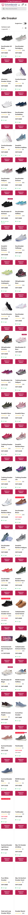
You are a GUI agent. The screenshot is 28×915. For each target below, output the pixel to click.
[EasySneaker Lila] (7, 372)
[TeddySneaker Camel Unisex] (21, 603)
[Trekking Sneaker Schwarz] (7, 469)
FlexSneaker (19, 746)
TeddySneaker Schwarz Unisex (20, 648)
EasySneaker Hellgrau (5, 179)
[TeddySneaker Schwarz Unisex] (21, 638)
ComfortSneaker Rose (6, 146)
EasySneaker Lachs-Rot (5, 580)
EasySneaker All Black (6, 47)
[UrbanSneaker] (7, 804)
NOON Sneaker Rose (20, 780)
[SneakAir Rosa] (21, 405)
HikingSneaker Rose (20, 282)
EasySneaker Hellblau (19, 212)
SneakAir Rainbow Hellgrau (21, 546)
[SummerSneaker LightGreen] (7, 837)
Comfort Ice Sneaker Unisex (6, 613)
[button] (22, 5)
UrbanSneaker (5, 812)
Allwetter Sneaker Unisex (6, 80)
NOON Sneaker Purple (6, 714)
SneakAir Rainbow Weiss (6, 511)
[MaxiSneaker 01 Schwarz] (7, 203)
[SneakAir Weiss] (7, 104)
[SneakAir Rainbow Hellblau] (21, 137)
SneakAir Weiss (6, 112)
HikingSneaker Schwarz (6, 348)
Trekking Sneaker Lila (20, 478)
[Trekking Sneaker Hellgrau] (21, 372)
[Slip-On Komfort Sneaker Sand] (21, 870)
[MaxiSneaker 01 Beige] (7, 671)
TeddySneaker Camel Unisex (20, 613)
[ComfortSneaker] (7, 306)
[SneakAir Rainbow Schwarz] (7, 238)
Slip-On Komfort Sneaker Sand (20, 879)
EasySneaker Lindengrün (5, 282)
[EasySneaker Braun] (21, 502)
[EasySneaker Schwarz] (21, 170)
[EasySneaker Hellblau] (21, 203)
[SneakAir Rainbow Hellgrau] (21, 537)
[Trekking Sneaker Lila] (21, 469)
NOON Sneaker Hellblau (20, 681)
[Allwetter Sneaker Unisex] (7, 71)
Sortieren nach (5, 27)
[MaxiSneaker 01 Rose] (21, 339)
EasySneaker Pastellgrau (19, 47)
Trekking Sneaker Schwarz (6, 478)
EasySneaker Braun (19, 511)
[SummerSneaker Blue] (7, 770)
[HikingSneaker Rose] (21, 273)
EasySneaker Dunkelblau (19, 113)
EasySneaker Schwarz (19, 179)
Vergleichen (18, 23)
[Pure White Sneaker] (7, 870)
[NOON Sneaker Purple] (7, 704)
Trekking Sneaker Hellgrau (20, 381)
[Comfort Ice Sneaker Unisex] (7, 603)
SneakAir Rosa (20, 413)
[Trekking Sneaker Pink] (7, 436)
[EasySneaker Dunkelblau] (21, 104)
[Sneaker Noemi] (21, 903)
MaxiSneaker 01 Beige (6, 681)
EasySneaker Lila (6, 380)
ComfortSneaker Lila (20, 80)
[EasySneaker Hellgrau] (7, 170)
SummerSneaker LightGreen (6, 846)
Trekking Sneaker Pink (6, 445)
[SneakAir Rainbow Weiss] (7, 502)
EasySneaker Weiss (19, 315)
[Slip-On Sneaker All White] (21, 837)
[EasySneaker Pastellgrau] (21, 38)
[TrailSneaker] (21, 804)
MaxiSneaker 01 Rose (20, 348)
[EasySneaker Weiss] (21, 306)
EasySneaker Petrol (5, 546)
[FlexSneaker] (21, 737)
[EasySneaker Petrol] (7, 537)
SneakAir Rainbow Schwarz (4, 248)
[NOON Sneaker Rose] (21, 770)
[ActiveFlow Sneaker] (21, 704)
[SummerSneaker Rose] (7, 737)
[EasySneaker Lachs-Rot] (7, 570)
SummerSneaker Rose (6, 747)
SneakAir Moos (6, 413)
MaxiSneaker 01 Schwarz (6, 212)
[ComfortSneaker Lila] (21, 71)
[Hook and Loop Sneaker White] (7, 903)
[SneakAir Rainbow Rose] (21, 436)
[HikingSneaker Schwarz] (7, 339)
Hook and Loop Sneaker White (6, 912)
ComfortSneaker (6, 314)
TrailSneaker (19, 812)
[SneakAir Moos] (7, 405)
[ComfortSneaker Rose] (7, 137)
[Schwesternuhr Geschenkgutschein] (7, 638)
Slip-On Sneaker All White (20, 846)
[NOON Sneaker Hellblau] (21, 671)
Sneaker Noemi (20, 911)
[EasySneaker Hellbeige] (21, 238)
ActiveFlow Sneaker (19, 714)
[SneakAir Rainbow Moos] (21, 570)
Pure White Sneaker (4, 879)
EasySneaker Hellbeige (19, 247)
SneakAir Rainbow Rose (19, 445)
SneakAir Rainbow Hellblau (21, 146)
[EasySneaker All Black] (7, 38)
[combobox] (14, 8)
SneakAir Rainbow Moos (20, 580)
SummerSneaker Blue (6, 780)
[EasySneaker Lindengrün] (7, 273)
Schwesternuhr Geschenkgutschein (6, 649)
